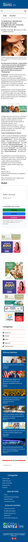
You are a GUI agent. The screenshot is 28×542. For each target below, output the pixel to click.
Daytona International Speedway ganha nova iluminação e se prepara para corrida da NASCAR (14, 449)
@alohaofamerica (12, 173)
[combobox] (14, 465)
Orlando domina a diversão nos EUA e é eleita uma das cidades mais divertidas (14, 432)
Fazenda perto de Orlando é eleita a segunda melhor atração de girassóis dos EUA (14, 399)
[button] (25, 11)
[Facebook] (13, 538)
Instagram (14, 217)
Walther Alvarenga (9, 194)
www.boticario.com (9, 178)
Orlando (13, 16)
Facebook (14, 213)
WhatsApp (14, 210)
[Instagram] (15, 538)
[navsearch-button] (2, 11)
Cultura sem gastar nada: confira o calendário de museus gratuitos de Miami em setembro (13, 416)
